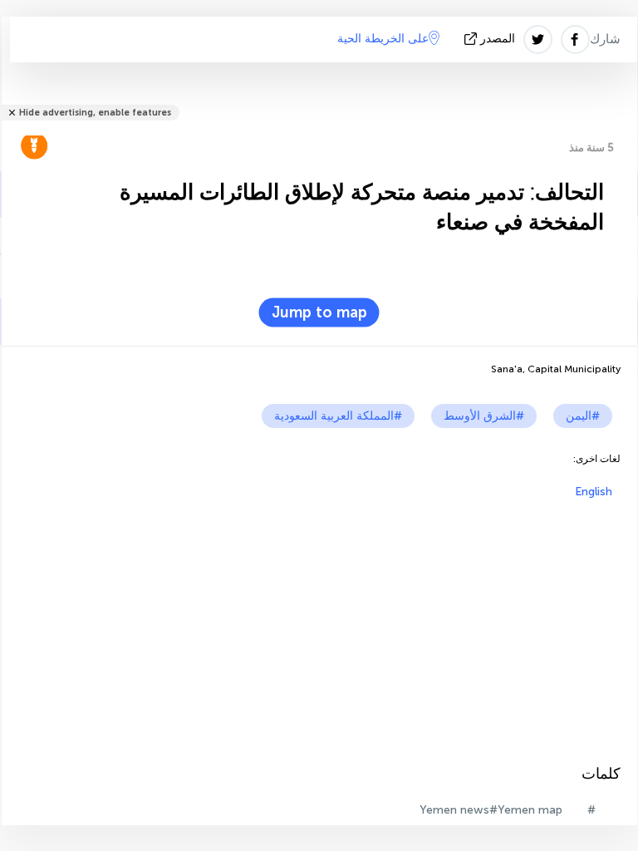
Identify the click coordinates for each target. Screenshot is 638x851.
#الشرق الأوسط (484, 416)
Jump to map (319, 312)
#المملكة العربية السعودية (338, 416)
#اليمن (583, 416)
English (593, 492)
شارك (605, 39)
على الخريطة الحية (383, 39)
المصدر (497, 39)
